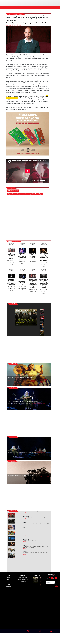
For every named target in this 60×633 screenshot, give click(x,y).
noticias (20, 14)
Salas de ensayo (23, 577)
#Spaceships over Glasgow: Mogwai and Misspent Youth (22, 194)
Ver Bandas (23, 581)
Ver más (24, 512)
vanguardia (14, 14)
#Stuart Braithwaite (13, 190)
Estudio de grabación (23, 579)
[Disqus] (28, 217)
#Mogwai (40, 194)
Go (56, 585)
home (10, 14)
